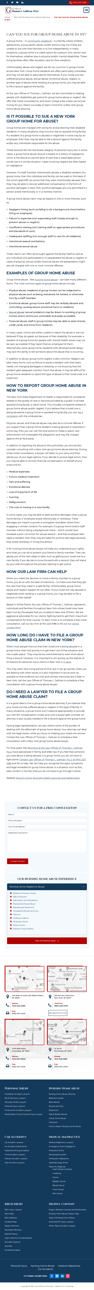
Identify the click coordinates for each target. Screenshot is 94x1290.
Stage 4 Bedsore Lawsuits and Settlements (67, 1210)
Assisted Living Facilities (23, 929)
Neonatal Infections (13, 1230)
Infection (17, 914)
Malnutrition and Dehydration (25, 900)
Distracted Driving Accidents (17, 1151)
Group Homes (19, 925)
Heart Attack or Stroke (62, 1169)
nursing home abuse (46, 279)
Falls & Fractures (20, 897)
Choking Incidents (20, 918)
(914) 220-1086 (79, 2)
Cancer (56, 1177)
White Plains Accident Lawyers (62, 1226)
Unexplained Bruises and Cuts (25, 911)
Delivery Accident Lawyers (16, 1159)
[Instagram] (67, 1276)
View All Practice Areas (45, 941)
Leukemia (57, 1173)
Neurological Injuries (57, 1155)
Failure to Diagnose (57, 1167)
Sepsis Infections (12, 1226)
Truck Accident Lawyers (15, 1155)
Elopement (54, 1110)
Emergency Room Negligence (62, 1146)
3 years (67, 662)
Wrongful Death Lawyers (15, 1102)
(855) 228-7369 (61, 1006)
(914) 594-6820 (19, 1059)
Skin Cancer (58, 1194)
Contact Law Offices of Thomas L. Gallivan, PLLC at (47, 759)
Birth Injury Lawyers (13, 1210)
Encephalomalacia (12, 1250)
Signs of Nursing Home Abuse (62, 1218)
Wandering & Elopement (23, 907)
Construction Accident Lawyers (18, 1110)
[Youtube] (17, 2)
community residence (40, 41)
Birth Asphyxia (11, 1218)
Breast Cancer (59, 1185)
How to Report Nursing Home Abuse (65, 1126)
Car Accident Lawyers (14, 1142)
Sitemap (70, 1286)
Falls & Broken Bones (58, 1114)
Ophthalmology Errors (58, 1163)
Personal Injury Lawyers (15, 1106)
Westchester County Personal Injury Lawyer (23, 1114)
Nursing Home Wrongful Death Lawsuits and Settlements (48, 778)
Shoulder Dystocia (12, 1242)
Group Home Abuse (57, 1118)
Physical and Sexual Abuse (24, 904)
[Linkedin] (22, 2)
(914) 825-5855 (60, 1059)
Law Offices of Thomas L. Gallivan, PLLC (22, 10)
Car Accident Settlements (16, 1146)
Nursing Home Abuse (42, 1266)
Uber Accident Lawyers (14, 1163)
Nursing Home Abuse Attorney (62, 1094)
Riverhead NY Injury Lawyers (61, 1222)
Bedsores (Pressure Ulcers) (24, 893)
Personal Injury (19, 1266)
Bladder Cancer (59, 1181)
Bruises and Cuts (56, 1106)
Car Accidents (45, 1269)
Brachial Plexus (11, 1234)
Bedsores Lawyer (56, 1098)
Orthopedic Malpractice (59, 1159)
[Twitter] (12, 2)
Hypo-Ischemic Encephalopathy (18, 1238)
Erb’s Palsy (9, 1214)
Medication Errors (20, 922)
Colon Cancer (58, 1189)
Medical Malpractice (69, 1266)
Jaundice (8, 1246)
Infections (53, 1122)
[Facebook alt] (7, 2)
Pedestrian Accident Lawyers (17, 1094)
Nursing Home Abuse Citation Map (64, 1214)
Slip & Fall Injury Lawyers (15, 1098)
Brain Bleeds (54, 1102)
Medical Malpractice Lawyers (61, 1142)
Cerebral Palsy (11, 1222)
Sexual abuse (16, 312)
